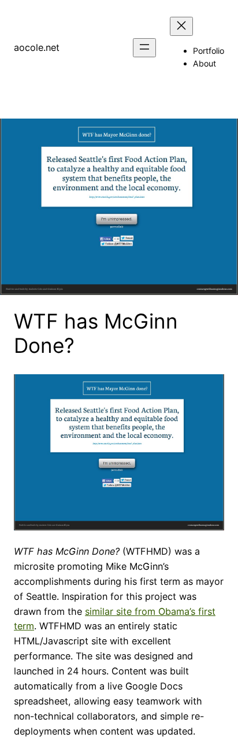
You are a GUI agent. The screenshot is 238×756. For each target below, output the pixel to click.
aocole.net (37, 47)
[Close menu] (181, 26)
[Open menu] (144, 47)
